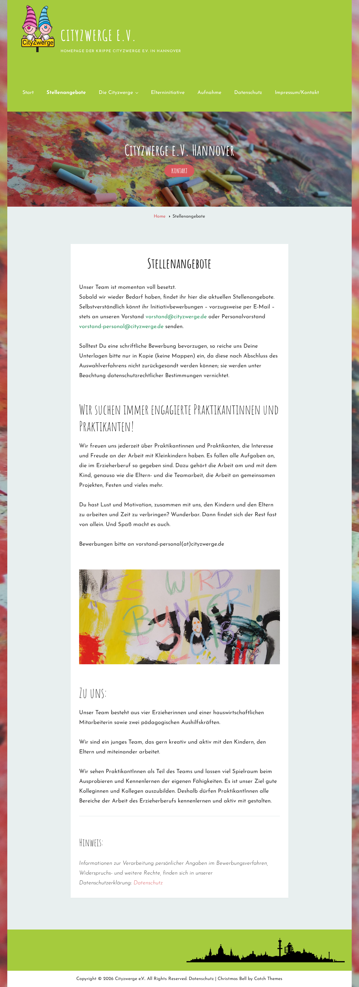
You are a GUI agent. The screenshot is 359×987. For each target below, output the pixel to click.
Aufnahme (209, 92)
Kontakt (182, 171)
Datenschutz (248, 92)
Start (28, 92)
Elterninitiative (168, 92)
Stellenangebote (66, 92)
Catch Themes (268, 979)
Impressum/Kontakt (297, 92)
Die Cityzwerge (116, 92)
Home (160, 216)
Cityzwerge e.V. (99, 35)
